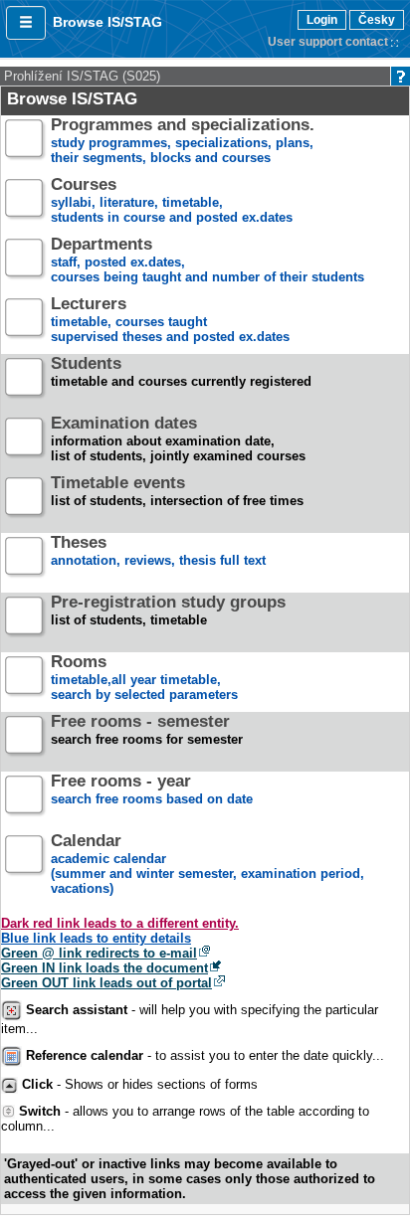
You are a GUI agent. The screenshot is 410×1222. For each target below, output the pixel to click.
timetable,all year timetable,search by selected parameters (144, 678)
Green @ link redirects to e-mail (99, 953)
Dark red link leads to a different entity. (120, 923)
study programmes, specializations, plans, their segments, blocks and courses (182, 141)
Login (322, 20)
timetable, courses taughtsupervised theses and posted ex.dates (170, 320)
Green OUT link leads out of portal (106, 982)
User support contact (328, 42)
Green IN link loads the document (104, 967)
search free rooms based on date (152, 790)
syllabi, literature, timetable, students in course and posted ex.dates (172, 201)
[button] (26, 23)
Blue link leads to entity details (96, 938)
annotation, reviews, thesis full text (158, 552)
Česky (376, 20)
